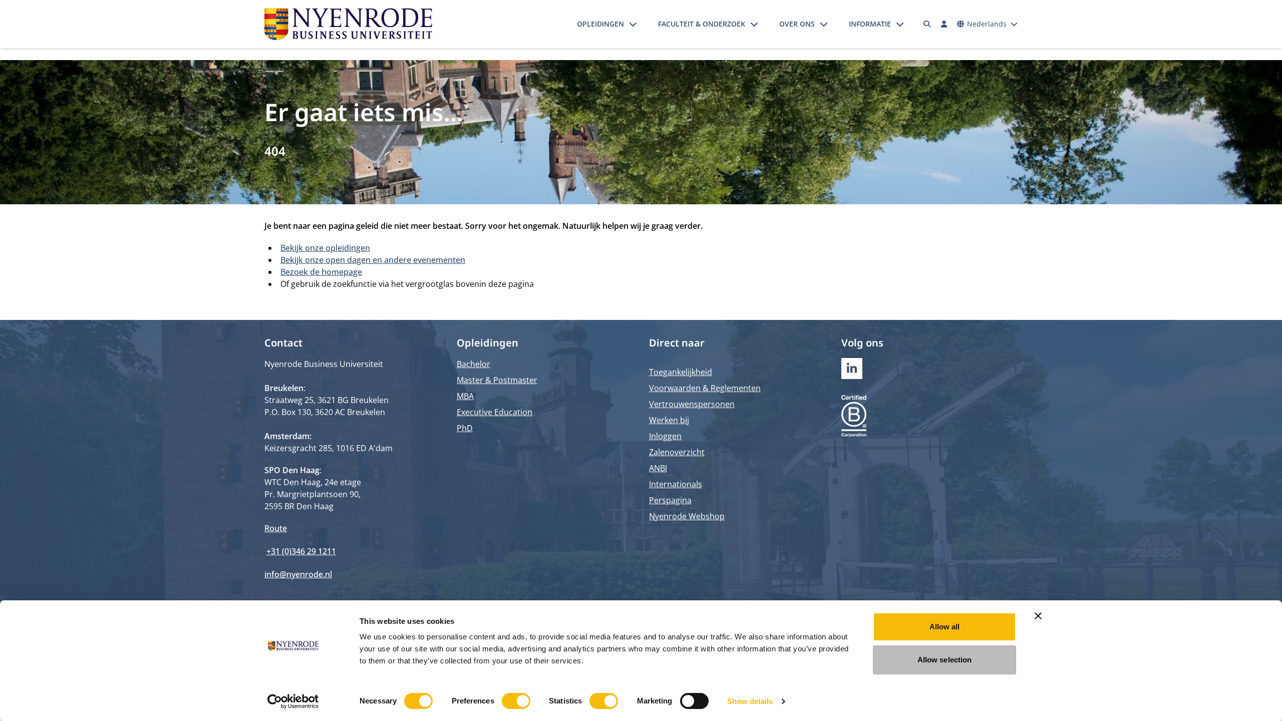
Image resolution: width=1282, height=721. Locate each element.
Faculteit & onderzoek (701, 24)
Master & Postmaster (497, 380)
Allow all (944, 626)
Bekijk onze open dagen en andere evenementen (372, 259)
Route (275, 528)
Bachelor (473, 364)
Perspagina (670, 500)
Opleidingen (600, 24)
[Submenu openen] (633, 24)
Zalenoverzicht (677, 452)
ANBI (658, 468)
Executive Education (494, 412)
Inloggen (665, 436)
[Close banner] (1038, 615)
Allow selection (944, 659)
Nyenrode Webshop (687, 516)
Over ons (797, 24)
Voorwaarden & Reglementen (705, 388)
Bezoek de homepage (321, 271)
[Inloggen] (943, 24)
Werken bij (669, 420)
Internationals (675, 484)
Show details (750, 701)
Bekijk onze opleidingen (325, 247)
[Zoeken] (927, 24)
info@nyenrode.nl (298, 574)
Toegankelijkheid (680, 372)
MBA (465, 396)
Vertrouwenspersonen (692, 404)
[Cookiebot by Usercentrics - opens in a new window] (293, 701)
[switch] (516, 701)
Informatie (870, 24)
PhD (465, 428)
